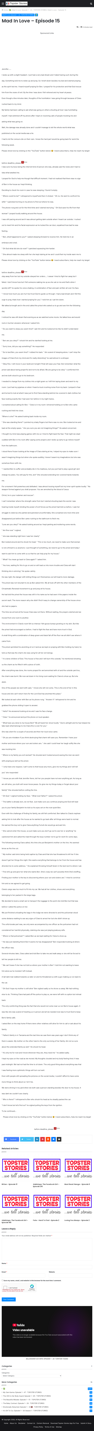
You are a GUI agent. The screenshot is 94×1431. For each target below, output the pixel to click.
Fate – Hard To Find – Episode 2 (46, 1220)
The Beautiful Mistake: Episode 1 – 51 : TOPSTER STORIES (24, 1400)
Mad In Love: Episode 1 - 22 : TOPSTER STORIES (29, 10)
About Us (13, 1423)
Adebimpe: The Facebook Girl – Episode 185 (15, 1221)
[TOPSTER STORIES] (17, 3)
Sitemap (59, 1427)
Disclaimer (21, 1423)
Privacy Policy (38, 1427)
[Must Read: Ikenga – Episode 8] (78, 1168)
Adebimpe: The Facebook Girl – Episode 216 (46, 1185)
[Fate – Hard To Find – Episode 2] (47, 1204)
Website (52, 1272)
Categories (6, 1373)
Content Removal (43, 1423)
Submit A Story (86, 1423)
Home (5, 10)
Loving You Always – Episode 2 (77, 1220)
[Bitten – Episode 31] (16, 1168)
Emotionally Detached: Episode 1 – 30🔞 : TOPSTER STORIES (25, 1407)
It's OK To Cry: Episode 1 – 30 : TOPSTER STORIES (25, 1411)
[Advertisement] (47, 51)
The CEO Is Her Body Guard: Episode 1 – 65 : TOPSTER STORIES (27, 1396)
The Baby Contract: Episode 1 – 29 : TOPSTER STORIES (23, 1403)
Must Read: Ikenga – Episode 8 (77, 1184)
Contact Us (31, 1423)
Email (4, 1272)
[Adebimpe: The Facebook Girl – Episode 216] (47, 1168)
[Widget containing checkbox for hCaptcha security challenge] (19, 1287)
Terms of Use (49, 1427)
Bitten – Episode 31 (9, 1184)
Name (4, 1263)
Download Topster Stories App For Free (65, 1423)
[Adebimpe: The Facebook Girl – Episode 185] (16, 1204)
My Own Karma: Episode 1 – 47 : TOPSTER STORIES (22, 1392)
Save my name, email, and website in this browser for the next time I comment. (32, 1280)
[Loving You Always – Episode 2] (78, 1204)
